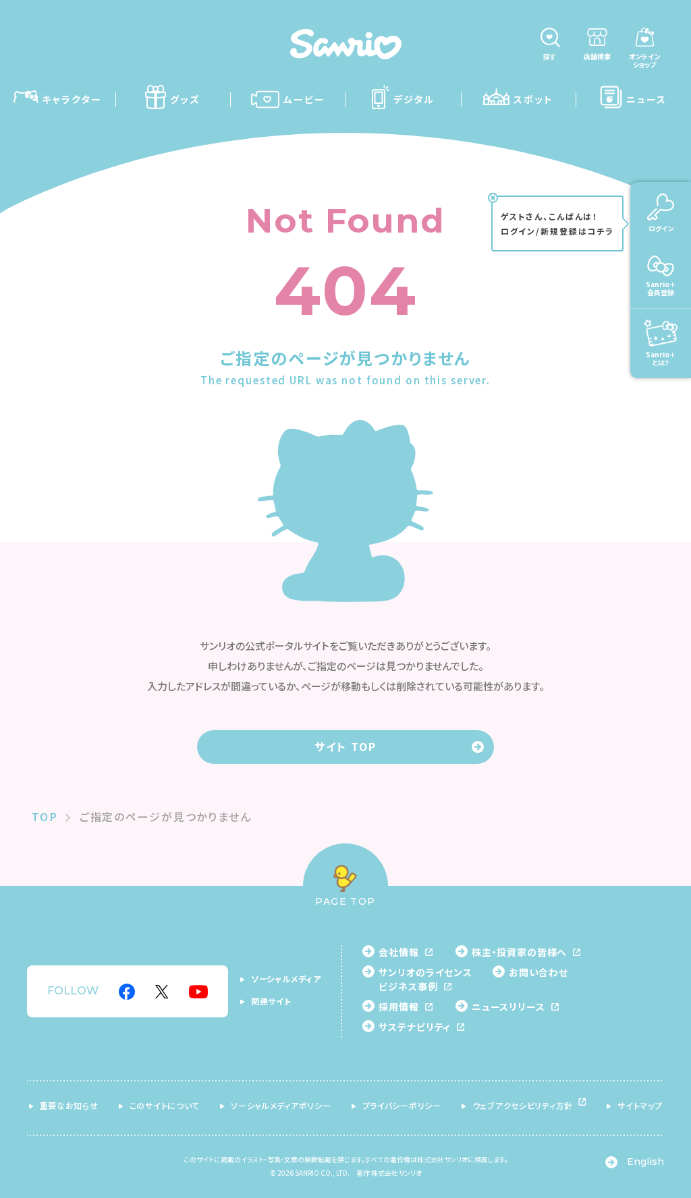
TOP (45, 816)
